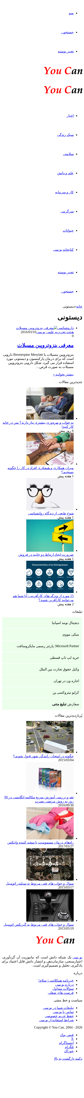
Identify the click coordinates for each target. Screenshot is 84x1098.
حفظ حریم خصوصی (59, 1016)
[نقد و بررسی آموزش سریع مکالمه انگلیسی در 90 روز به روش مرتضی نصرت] (50, 793)
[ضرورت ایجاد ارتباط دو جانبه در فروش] (50, 550)
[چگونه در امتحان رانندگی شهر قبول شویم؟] (50, 752)
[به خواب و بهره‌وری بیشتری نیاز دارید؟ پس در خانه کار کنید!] (50, 418)
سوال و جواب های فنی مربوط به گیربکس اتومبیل (38, 924)
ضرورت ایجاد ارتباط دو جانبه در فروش (46, 554)
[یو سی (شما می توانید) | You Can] (42, 939)
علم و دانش (65, 173)
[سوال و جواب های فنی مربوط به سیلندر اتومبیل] (50, 879)
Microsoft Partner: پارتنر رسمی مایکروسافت (48, 646)
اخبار (70, 115)
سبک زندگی (65, 135)
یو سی (77, 957)
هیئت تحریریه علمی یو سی (55, 332)
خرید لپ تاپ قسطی (64, 657)
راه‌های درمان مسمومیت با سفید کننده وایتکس (40, 842)
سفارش (65, 704)
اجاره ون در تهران (66, 681)
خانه (79, 306)
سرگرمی (67, 211)
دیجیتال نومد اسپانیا (65, 623)
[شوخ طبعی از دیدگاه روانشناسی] (50, 509)
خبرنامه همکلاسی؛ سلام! (56, 980)
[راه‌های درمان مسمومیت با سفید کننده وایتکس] (50, 838)
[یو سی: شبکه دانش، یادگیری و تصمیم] (50, 74)
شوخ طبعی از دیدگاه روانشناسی (51, 513)
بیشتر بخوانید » (63, 374)
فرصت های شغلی (61, 993)
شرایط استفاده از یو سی (56, 1020)
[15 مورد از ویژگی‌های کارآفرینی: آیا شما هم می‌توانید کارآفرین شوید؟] (50, 592)
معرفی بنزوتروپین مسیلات (45, 345)
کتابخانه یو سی (63, 249)
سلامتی (68, 154)
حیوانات (68, 230)
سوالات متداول (63, 988)
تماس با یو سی (63, 1012)
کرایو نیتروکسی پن (66, 692)
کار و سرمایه (64, 192)
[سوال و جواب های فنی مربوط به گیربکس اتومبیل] (50, 920)
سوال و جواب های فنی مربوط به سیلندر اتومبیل (40, 883)
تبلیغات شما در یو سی (58, 1008)
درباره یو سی (64, 984)
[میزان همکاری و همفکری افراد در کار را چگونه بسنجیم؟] (50, 464)
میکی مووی (70, 634)
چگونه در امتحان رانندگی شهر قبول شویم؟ (43, 756)
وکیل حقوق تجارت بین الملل (59, 669)
